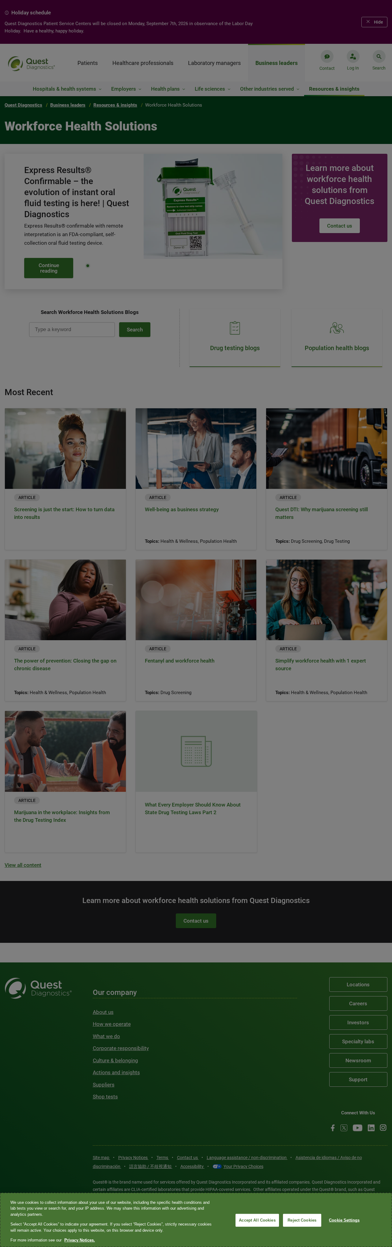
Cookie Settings (344, 1220)
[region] (196, 1220)
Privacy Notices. (79, 1240)
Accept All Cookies (257, 1220)
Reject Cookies (302, 1220)
